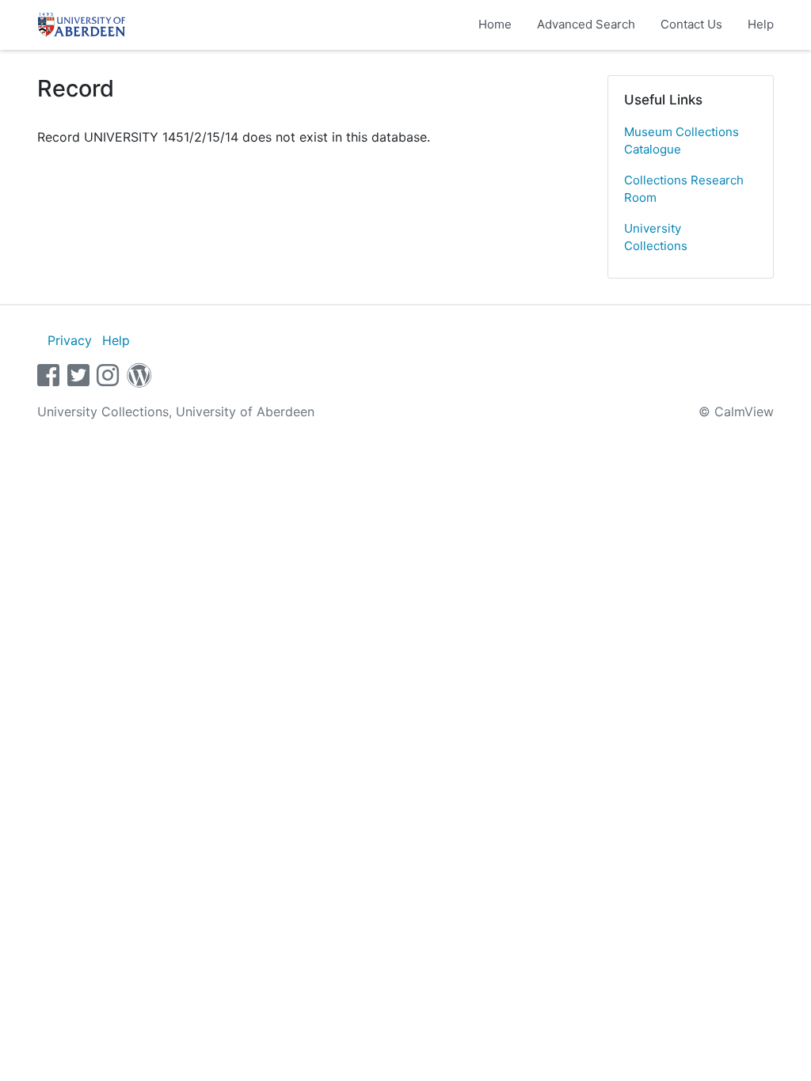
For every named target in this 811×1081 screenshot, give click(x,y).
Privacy (70, 340)
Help (761, 24)
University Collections (655, 237)
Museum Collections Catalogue (681, 140)
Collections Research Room (684, 189)
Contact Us (691, 24)
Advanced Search (586, 24)
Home (495, 24)
